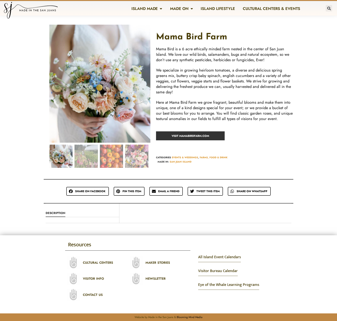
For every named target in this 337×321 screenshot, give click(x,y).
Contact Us (93, 295)
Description (55, 213)
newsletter (155, 278)
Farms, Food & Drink (213, 157)
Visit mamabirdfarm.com (190, 136)
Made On (179, 8)
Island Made (144, 8)
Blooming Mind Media (189, 317)
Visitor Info (93, 278)
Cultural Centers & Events (271, 8)
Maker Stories (157, 262)
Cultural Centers (98, 262)
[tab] (82, 213)
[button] (329, 8)
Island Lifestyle (218, 8)
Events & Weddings (185, 157)
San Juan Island (181, 162)
